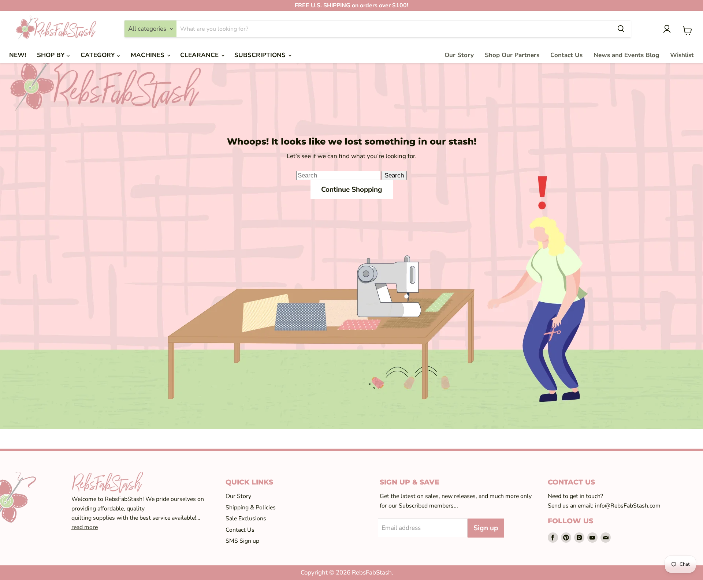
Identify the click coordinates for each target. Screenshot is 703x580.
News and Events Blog (626, 55)
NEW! (17, 55)
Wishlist (682, 55)
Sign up (485, 528)
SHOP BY (52, 55)
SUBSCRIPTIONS (260, 55)
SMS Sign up (242, 541)
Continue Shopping (351, 189)
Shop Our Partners (512, 55)
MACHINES (148, 55)
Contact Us (566, 55)
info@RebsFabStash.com (628, 506)
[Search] (621, 28)
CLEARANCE (200, 55)
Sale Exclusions (246, 518)
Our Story (459, 55)
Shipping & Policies (251, 508)
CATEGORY (99, 55)
